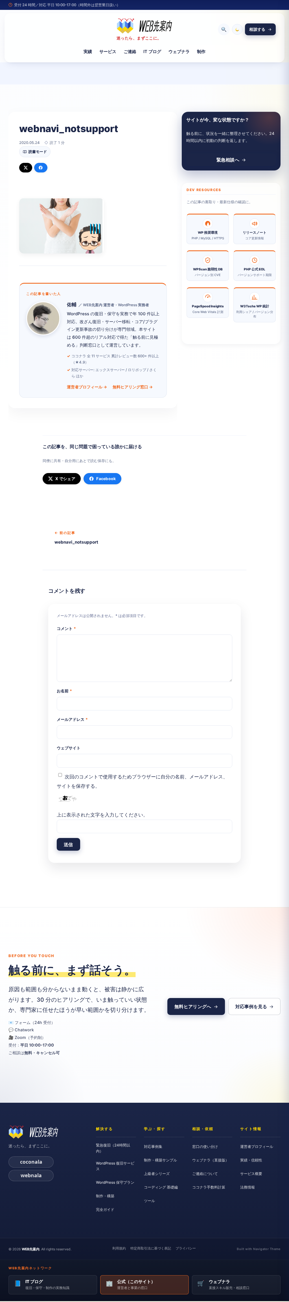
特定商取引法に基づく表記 (150, 1248)
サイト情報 (250, 1128)
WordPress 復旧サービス (115, 1166)
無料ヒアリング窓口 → (133, 386)
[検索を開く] (224, 29)
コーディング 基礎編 (161, 1187)
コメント (66, 628)
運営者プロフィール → (87, 386)
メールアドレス (72, 719)
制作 (201, 51)
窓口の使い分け (205, 1146)
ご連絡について (205, 1173)
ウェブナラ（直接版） (210, 1160)
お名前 (64, 690)
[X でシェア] (25, 167)
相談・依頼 (202, 1128)
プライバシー (186, 1248)
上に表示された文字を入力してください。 (102, 815)
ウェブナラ (179, 51)
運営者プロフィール (256, 1146)
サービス (107, 51)
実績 (88, 51)
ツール (149, 1200)
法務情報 (247, 1187)
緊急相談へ (227, 159)
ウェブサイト (68, 747)
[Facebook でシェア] (40, 167)
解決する (104, 1128)
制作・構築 (105, 1196)
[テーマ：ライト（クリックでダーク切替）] (237, 29)
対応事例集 (153, 1146)
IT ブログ (152, 51)
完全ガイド (105, 1209)
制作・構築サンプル (160, 1160)
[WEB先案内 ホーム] (33, 1132)
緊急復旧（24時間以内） (113, 1148)
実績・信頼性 (251, 1160)
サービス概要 (251, 1173)
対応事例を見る (251, 1006)
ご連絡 (130, 51)
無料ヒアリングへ (192, 1006)
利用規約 (119, 1248)
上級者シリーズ (157, 1173)
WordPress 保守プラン (115, 1182)
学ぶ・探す (154, 1128)
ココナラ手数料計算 (208, 1187)
